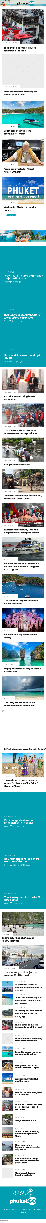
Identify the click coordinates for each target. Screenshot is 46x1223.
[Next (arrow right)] (3, 1222)
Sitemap (23, 1212)
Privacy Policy (26, 1209)
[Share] (3, 1220)
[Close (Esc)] (1, 1220)
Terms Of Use (37, 1209)
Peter (6, 281)
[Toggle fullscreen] (5, 1220)
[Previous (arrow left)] (1, 1222)
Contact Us (15, 1209)
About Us (7, 1209)
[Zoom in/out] (7, 1220)
